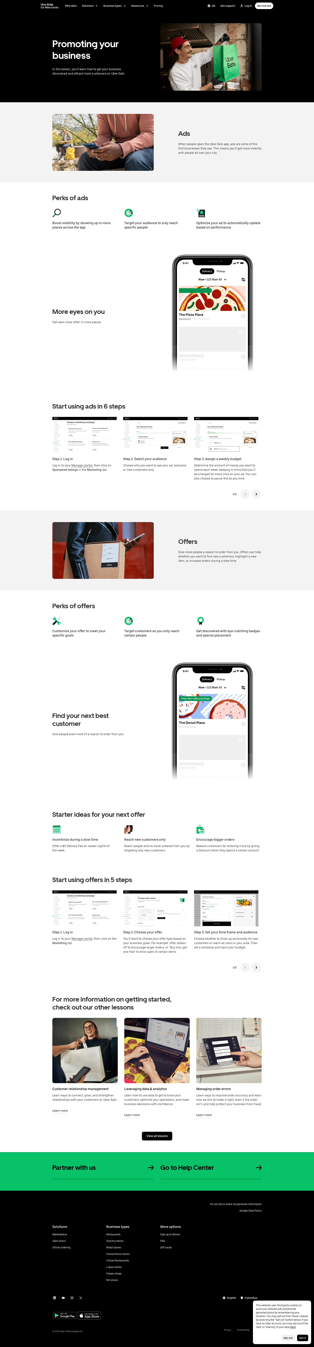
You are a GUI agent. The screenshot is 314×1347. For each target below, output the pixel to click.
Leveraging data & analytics (145, 1089)
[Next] (256, 494)
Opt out (288, 1337)
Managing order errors (213, 1089)
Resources (137, 5)
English (231, 1297)
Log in (248, 5)
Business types (112, 5)
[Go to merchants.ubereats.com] (50, 5)
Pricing (158, 5)
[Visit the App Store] (89, 1316)
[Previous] (245, 494)
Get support (227, 5)
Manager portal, (82, 465)
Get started (264, 5)
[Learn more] (85, 1050)
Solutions (88, 5)
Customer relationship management (80, 1089)
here (293, 1327)
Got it (302, 1337)
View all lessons (157, 1136)
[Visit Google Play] (64, 1316)
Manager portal (81, 938)
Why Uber (71, 5)
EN (213, 5)
